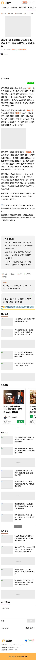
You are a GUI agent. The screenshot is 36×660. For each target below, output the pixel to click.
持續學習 (14, 7)
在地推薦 (22, 7)
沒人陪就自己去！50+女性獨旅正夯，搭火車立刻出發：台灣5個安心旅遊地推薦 (24, 549)
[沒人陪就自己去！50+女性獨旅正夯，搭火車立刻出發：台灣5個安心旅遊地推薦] (7, 550)
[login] (30, 2)
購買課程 (25, 2)
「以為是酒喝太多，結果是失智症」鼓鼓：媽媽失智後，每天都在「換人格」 (24, 332)
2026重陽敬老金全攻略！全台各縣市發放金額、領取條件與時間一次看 (24, 538)
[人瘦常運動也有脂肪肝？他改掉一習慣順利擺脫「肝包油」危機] (7, 474)
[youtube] (32, 640)
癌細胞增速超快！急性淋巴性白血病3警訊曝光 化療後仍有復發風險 (24, 506)
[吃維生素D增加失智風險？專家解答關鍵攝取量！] (7, 322)
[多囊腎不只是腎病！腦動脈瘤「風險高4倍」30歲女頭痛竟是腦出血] (7, 451)
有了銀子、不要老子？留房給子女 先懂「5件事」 (24, 364)
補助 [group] (26, 13)
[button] (33, 2)
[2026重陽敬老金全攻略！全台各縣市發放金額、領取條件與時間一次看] (7, 539)
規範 (2, 621)
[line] (29, 640)
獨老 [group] (32, 13)
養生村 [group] (4, 13)
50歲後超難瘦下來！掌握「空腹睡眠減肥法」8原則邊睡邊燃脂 (24, 484)
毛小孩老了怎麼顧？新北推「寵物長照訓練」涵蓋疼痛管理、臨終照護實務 (24, 582)
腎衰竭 (5, 277)
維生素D (13, 274)
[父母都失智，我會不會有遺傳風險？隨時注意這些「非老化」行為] (7, 355)
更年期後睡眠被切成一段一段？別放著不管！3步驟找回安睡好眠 (24, 517)
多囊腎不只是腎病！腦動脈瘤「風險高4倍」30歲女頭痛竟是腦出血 (24, 450)
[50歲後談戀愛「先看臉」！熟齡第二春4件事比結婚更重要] (7, 572)
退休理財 (6, 7)
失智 (20, 274)
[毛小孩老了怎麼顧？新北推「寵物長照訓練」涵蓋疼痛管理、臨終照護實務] (7, 583)
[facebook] (26, 640)
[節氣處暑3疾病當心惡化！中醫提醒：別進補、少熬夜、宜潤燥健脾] (7, 440)
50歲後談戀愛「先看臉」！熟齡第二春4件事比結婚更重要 (24, 571)
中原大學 (28, 274)
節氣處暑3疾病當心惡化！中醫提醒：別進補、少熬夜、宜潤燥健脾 (24, 439)
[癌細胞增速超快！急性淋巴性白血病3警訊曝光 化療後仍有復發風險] (7, 507)
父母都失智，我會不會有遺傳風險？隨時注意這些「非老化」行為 (24, 354)
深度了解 (24, 422)
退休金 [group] (11, 13)
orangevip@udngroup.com (16, 645)
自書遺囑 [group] (19, 13)
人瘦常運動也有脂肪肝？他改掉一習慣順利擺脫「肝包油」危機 (24, 473)
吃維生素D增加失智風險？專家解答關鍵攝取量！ (24, 320)
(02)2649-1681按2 (13, 647)
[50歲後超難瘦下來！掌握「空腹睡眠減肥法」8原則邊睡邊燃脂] (7, 485)
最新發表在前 (29, 628)
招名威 (5, 274)
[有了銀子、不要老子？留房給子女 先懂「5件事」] (7, 366)
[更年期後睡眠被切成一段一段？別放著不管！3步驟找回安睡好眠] (7, 518)
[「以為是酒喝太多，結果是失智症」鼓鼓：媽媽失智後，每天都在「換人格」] (7, 333)
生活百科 (31, 7)
